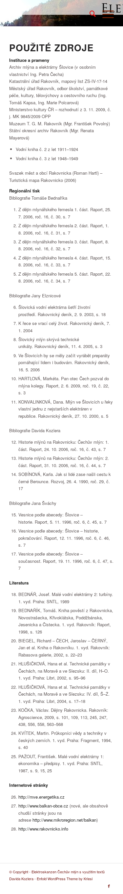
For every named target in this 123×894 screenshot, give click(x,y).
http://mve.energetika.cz (41, 797)
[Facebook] (109, 886)
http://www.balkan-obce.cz (43, 806)
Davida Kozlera (21, 878)
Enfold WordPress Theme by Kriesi (64, 878)
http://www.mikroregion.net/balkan (64, 820)
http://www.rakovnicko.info (43, 829)
